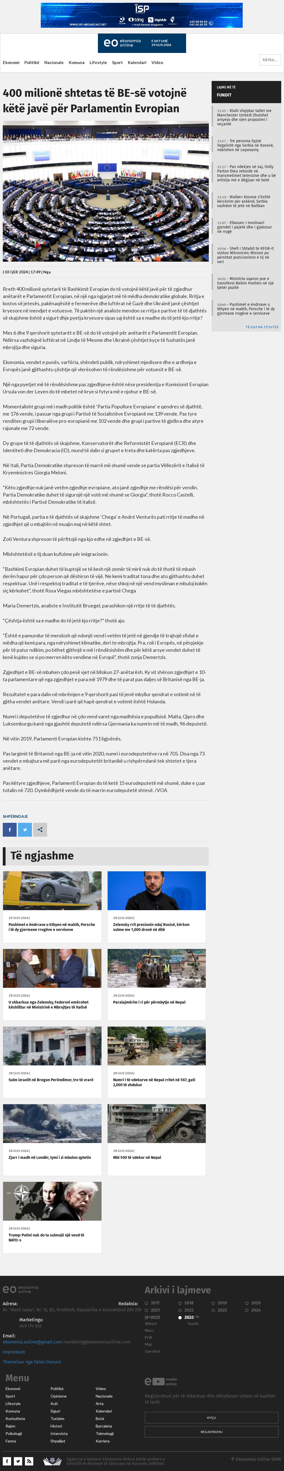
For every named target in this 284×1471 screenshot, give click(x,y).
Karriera (103, 1441)
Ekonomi (11, 62)
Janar (150, 1317)
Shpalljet (57, 1441)
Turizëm (57, 1419)
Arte (100, 1404)
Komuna (77, 62)
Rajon (10, 1426)
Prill (148, 1337)
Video (157, 62)
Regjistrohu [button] (212, 1432)
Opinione (58, 1396)
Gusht (193, 1323)
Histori (56, 1426)
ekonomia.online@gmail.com (32, 1342)
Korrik (193, 1317)
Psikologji (14, 1434)
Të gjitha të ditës (261, 327)
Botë (100, 1419)
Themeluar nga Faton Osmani (32, 1362)
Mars (149, 1330)
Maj (148, 1344)
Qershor (152, 1351)
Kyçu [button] (211, 1418)
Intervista (59, 1434)
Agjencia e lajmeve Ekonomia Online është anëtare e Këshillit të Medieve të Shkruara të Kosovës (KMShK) (116, 1461)
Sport (117, 62)
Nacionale (54, 62)
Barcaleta (104, 1426)
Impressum (14, 1352)
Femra (11, 1441)
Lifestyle (98, 62)
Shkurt (151, 1323)
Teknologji (105, 1434)
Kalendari (137, 62)
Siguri (55, 1411)
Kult (54, 1404)
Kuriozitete (15, 1419)
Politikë (31, 62)
